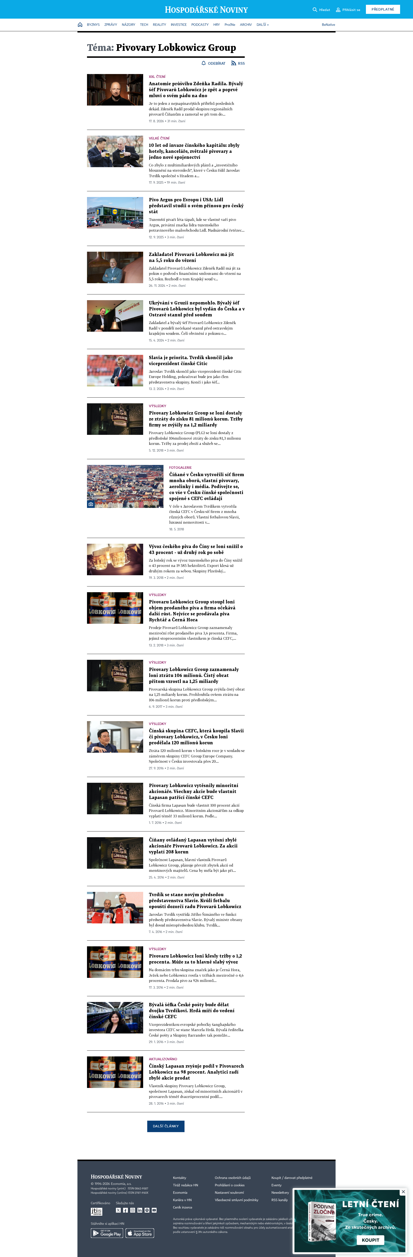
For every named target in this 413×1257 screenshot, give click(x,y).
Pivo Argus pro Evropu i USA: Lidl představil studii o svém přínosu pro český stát (196, 206)
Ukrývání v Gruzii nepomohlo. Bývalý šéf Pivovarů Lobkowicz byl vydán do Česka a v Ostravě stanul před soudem (197, 309)
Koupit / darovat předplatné (292, 1178)
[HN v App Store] (139, 1233)
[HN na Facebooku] (125, 1210)
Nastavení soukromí (229, 1192)
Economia (180, 1192)
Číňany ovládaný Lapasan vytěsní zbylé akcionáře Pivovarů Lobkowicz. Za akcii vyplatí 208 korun (193, 846)
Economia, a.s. (121, 1184)
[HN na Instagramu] (132, 1210)
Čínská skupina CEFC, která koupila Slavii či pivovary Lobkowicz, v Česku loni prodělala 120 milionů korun (196, 737)
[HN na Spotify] (147, 1210)
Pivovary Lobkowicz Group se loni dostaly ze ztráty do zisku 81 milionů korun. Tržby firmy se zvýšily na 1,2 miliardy (196, 419)
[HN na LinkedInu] (139, 1210)
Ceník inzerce (182, 1207)
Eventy (277, 1185)
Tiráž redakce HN (185, 1185)
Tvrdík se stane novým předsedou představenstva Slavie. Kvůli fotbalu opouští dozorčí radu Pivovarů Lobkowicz (195, 901)
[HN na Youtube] (154, 1210)
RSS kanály (280, 1200)
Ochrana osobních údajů (233, 1178)
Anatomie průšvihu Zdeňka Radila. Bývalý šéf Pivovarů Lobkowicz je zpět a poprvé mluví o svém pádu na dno (196, 90)
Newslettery (280, 1192)
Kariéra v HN (182, 1200)
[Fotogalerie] (91, 504)
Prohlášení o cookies (230, 1185)
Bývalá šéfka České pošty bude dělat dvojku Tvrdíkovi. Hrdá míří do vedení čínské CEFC (191, 1011)
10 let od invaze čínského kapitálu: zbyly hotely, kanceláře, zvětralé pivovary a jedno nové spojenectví (194, 152)
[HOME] (80, 25)
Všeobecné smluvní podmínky (236, 1200)
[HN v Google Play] (107, 1233)
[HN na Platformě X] (118, 1210)
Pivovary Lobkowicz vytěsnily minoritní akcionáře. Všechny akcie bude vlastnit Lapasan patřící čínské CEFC (193, 792)
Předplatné (383, 9)
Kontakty (179, 1178)
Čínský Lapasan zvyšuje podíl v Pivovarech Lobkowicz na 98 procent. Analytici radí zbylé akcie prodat (196, 1072)
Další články (166, 1126)
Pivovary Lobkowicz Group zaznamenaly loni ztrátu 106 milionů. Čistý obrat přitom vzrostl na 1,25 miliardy (194, 676)
